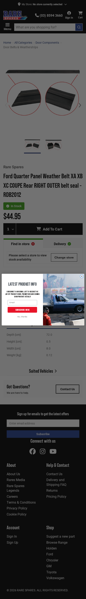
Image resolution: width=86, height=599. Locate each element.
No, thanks (22, 316)
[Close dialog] (81, 276)
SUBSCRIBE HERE (22, 309)
